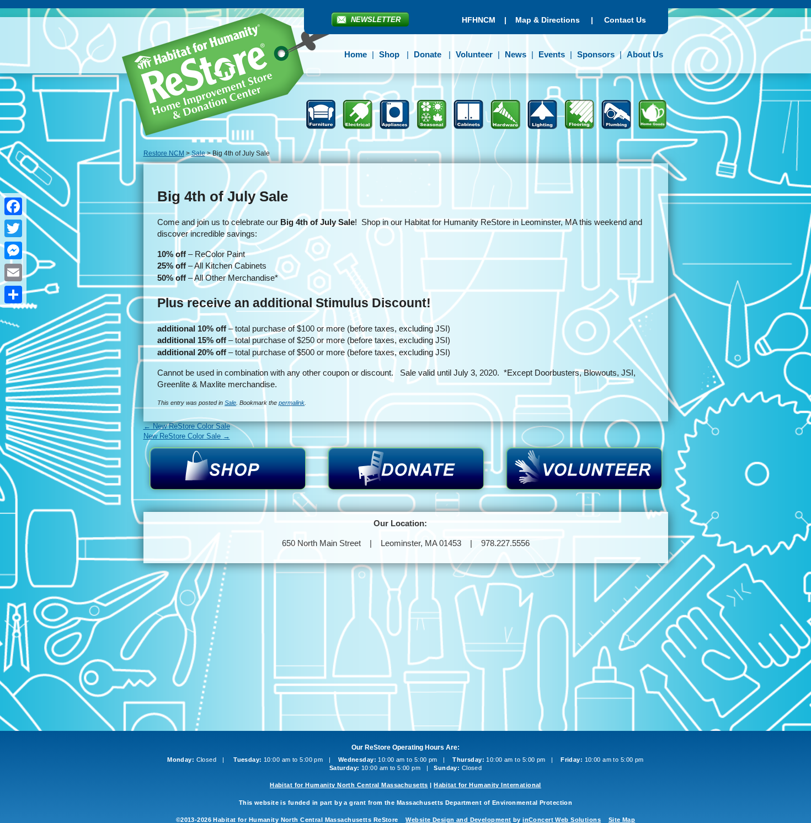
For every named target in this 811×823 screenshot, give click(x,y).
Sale (230, 402)
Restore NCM (233, 76)
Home (355, 54)
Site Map (622, 819)
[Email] (13, 272)
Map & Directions (547, 19)
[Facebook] (13, 206)
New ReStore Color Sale (186, 426)
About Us (645, 54)
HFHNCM (478, 19)
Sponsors (596, 54)
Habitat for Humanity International (487, 785)
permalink (292, 402)
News (515, 54)
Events (551, 54)
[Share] (13, 295)
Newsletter (376, 19)
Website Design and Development (458, 819)
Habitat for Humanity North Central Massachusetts (349, 785)
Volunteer (474, 54)
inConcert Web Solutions (561, 819)
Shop (389, 54)
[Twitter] (13, 228)
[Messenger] (13, 250)
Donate (427, 54)
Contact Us (625, 19)
